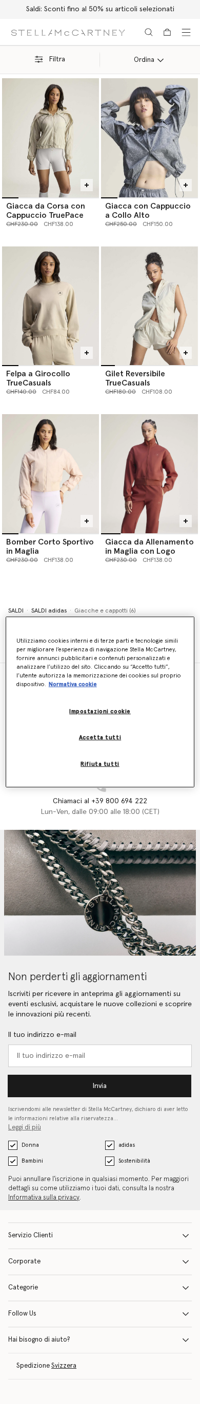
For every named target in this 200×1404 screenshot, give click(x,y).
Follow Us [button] (22, 1313)
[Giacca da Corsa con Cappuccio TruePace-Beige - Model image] (50, 137)
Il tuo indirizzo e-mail (42, 1034)
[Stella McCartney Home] (68, 32)
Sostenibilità (134, 1161)
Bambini (32, 1161)
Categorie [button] (23, 1287)
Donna (30, 1145)
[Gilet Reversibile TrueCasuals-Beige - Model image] (149, 305)
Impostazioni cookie (100, 711)
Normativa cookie (73, 684)
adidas (126, 1145)
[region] (100, 702)
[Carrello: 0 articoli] (167, 32)
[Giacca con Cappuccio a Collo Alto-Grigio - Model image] (149, 137)
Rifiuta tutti (100, 764)
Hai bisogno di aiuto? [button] (39, 1340)
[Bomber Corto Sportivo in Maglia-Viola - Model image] (50, 473)
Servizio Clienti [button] (30, 1235)
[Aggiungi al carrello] (86, 185)
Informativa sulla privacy (43, 1197)
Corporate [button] (24, 1261)
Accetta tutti (100, 737)
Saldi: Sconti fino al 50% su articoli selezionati (100, 9)
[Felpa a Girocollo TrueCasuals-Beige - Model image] (50, 305)
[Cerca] (148, 32)
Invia (100, 1086)
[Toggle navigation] (186, 32)
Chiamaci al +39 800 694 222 (100, 801)
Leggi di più (24, 1127)
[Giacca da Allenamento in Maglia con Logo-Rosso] (149, 473)
